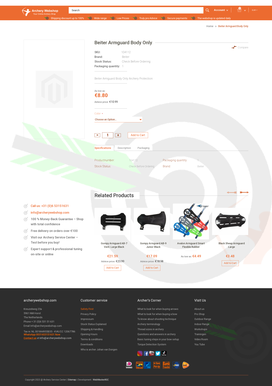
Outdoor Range (202, 319)
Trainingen (200, 334)
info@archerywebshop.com (50, 212)
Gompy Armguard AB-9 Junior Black (153, 245)
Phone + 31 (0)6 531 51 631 (39, 321)
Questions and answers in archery (156, 334)
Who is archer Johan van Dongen (99, 349)
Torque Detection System (151, 344)
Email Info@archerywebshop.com (43, 325)
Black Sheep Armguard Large (232, 245)
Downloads (87, 344)
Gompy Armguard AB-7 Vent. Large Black (114, 245)
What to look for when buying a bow (157, 314)
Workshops (200, 329)
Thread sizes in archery (150, 329)
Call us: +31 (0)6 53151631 (50, 206)
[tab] (104, 148)
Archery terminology (148, 324)
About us (199, 308)
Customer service (94, 300)
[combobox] (140, 10)
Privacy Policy (88, 314)
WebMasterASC (101, 379)
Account (219, 10)
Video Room (201, 339)
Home (210, 26)
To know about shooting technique (156, 319)
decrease (97, 135)
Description (124, 147)
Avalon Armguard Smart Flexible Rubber (191, 245)
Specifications (102, 147)
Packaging (143, 147)
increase (118, 135)
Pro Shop (199, 314)
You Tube (199, 344)
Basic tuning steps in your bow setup (158, 339)
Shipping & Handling (92, 329)
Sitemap (72, 379)
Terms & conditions (92, 339)
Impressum (87, 319)
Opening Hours (89, 334)
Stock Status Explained (93, 324)
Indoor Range (201, 324)
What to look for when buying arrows (157, 308)
